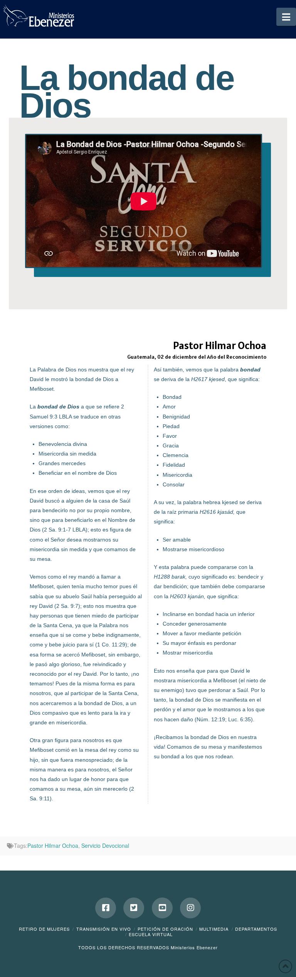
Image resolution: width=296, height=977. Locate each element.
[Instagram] (190, 908)
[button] (286, 17)
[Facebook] (105, 908)
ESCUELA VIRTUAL (151, 934)
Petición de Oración (165, 929)
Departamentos (256, 929)
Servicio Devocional (105, 845)
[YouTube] (162, 908)
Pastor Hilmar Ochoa (52, 845)
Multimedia (214, 929)
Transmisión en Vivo (103, 929)
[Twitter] (133, 908)
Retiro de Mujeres (44, 929)
